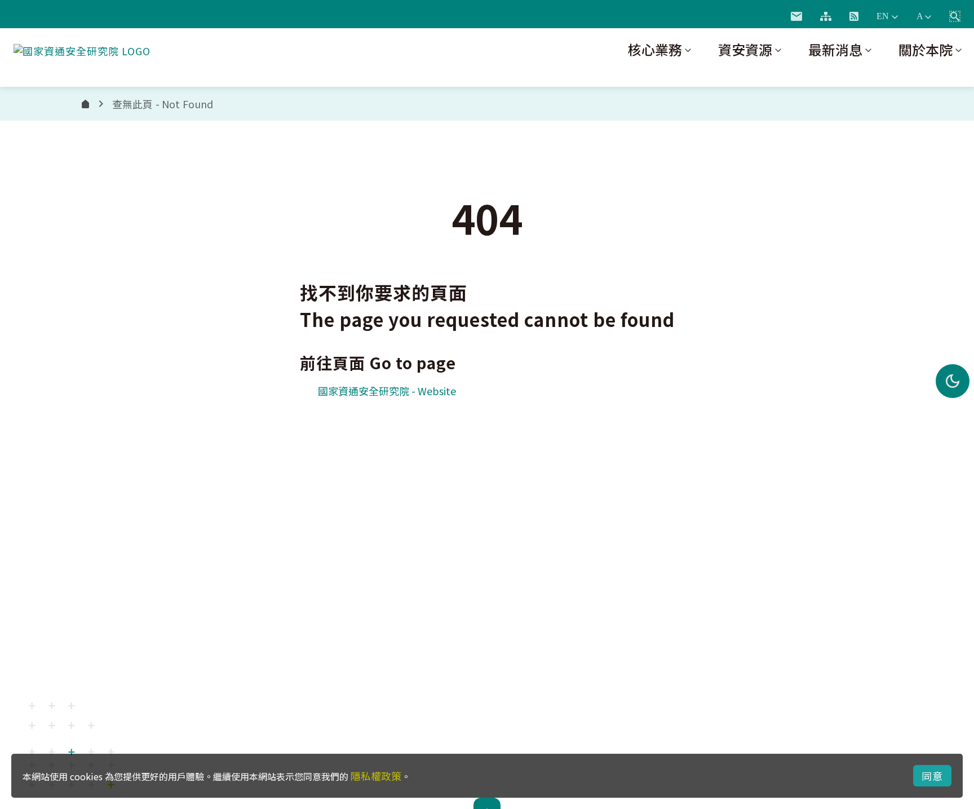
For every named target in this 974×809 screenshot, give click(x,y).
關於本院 (925, 49)
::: (768, 14)
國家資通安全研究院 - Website (387, 390)
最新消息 (835, 49)
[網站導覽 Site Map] (825, 16)
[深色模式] (952, 381)
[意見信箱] (796, 16)
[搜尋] (954, 16)
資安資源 (745, 49)
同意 (932, 775)
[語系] (887, 16)
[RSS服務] (853, 16)
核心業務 (655, 49)
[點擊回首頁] (82, 48)
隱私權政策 (376, 775)
